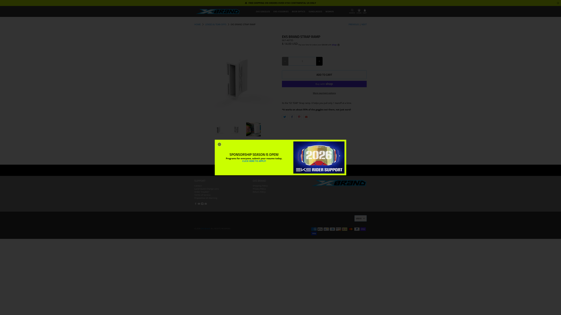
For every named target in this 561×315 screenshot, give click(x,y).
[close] (219, 144)
